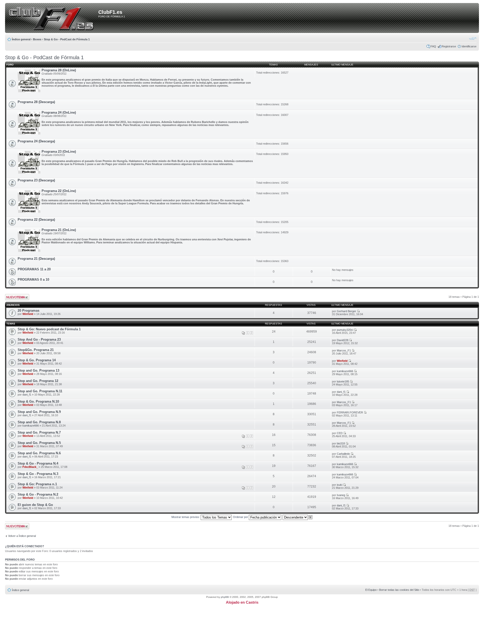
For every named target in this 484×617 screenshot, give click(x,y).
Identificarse (469, 46)
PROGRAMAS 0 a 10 (33, 279)
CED (340, 433)
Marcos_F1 (344, 350)
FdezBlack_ (30, 466)
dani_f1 (26, 394)
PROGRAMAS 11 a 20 (34, 269)
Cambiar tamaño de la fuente (472, 38)
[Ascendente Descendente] (298, 516)
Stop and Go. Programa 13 (38, 370)
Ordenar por (241, 516)
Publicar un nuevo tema (16, 297)
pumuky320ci (345, 329)
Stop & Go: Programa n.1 (37, 484)
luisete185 (343, 381)
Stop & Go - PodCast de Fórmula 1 (67, 39)
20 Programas (28, 310)
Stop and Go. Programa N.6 (39, 453)
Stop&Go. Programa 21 (36, 350)
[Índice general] (52, 18)
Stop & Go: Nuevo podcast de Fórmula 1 (49, 329)
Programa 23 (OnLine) (59, 151)
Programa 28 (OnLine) (59, 70)
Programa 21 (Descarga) (36, 259)
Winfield (27, 313)
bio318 (341, 443)
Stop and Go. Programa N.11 (40, 391)
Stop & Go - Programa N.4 (38, 463)
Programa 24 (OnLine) (59, 112)
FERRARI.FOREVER (350, 412)
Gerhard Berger (346, 311)
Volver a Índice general (22, 535)
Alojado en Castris (242, 602)
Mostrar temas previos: (186, 516)
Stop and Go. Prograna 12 (38, 381)
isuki (339, 484)
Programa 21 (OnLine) (59, 230)
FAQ (433, 46)
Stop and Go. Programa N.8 (39, 422)
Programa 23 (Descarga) (36, 180)
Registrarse (449, 46)
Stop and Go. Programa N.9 (39, 412)
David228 (342, 340)
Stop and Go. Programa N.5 (39, 443)
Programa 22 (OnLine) (59, 191)
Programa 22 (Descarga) (36, 219)
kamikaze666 (345, 371)
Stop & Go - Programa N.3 (38, 474)
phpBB (225, 597)
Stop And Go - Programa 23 (39, 339)
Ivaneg (341, 495)
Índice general (21, 39)
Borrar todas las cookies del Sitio (399, 589)
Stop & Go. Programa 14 (37, 360)
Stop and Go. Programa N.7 (39, 432)
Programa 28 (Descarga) (36, 102)
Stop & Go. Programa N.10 (38, 401)
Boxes (37, 39)
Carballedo (343, 453)
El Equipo (371, 589)
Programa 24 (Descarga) (36, 141)
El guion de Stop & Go (35, 505)
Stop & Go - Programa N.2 (38, 494)
